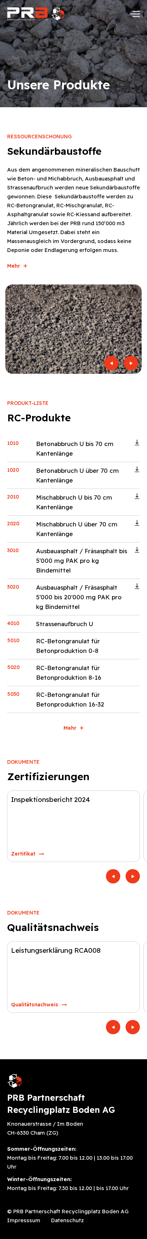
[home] (35, 13)
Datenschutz (67, 1220)
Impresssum (23, 1220)
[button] (111, 363)
